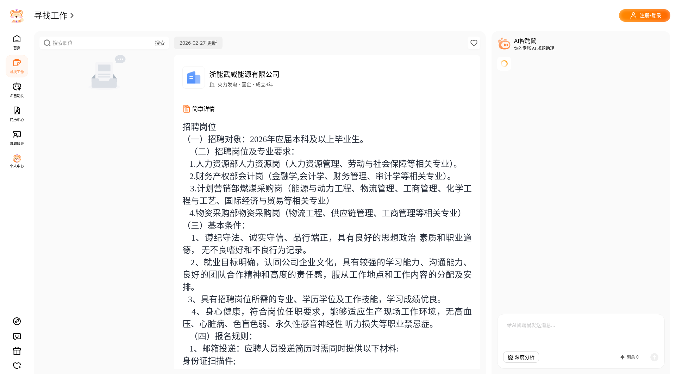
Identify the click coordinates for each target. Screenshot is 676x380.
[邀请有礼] (17, 350)
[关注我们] (17, 365)
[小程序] (17, 321)
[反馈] (17, 336)
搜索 (160, 42)
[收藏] (474, 43)
